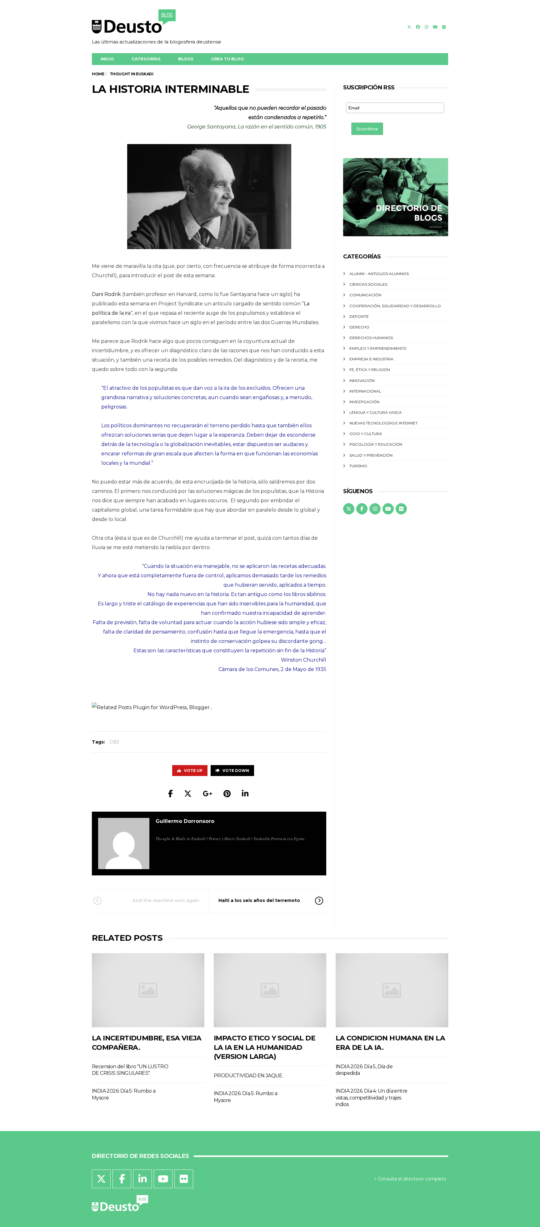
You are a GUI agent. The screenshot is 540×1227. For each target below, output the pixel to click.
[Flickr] (444, 26)
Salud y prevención (370, 455)
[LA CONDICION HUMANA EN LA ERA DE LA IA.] (392, 990)
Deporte (359, 316)
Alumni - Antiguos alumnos (379, 273)
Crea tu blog (227, 58)
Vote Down (235, 770)
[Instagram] (426, 26)
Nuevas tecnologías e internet (383, 423)
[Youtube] (435, 26)
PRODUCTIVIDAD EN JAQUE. (248, 1076)
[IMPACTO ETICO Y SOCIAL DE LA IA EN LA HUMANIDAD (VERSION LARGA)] (270, 990)
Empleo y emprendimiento (378, 348)
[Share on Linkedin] (245, 793)
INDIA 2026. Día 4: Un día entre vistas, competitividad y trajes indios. (371, 1097)
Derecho (359, 327)
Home (98, 74)
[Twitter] (409, 26)
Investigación (364, 401)
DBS (114, 742)
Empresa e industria (371, 359)
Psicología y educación (375, 444)
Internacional (365, 391)
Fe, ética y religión (369, 369)
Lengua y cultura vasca (375, 412)
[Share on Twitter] (188, 793)
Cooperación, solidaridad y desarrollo (395, 305)
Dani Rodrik (106, 294)
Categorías (146, 58)
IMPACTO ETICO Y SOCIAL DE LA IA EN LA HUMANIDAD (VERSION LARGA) (264, 1047)
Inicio (107, 58)
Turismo (358, 465)
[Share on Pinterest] (227, 793)
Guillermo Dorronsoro (185, 821)
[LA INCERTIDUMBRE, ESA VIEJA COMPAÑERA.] (148, 990)
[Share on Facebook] (170, 793)
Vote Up (193, 770)
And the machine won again (165, 900)
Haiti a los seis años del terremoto (259, 900)
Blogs (185, 58)
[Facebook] (418, 26)
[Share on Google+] (207, 793)
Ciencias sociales (368, 284)
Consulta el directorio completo (412, 1179)
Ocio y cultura (365, 433)
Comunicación (365, 295)
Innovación (362, 380)
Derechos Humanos (371, 337)
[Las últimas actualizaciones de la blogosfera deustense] (156, 23)
